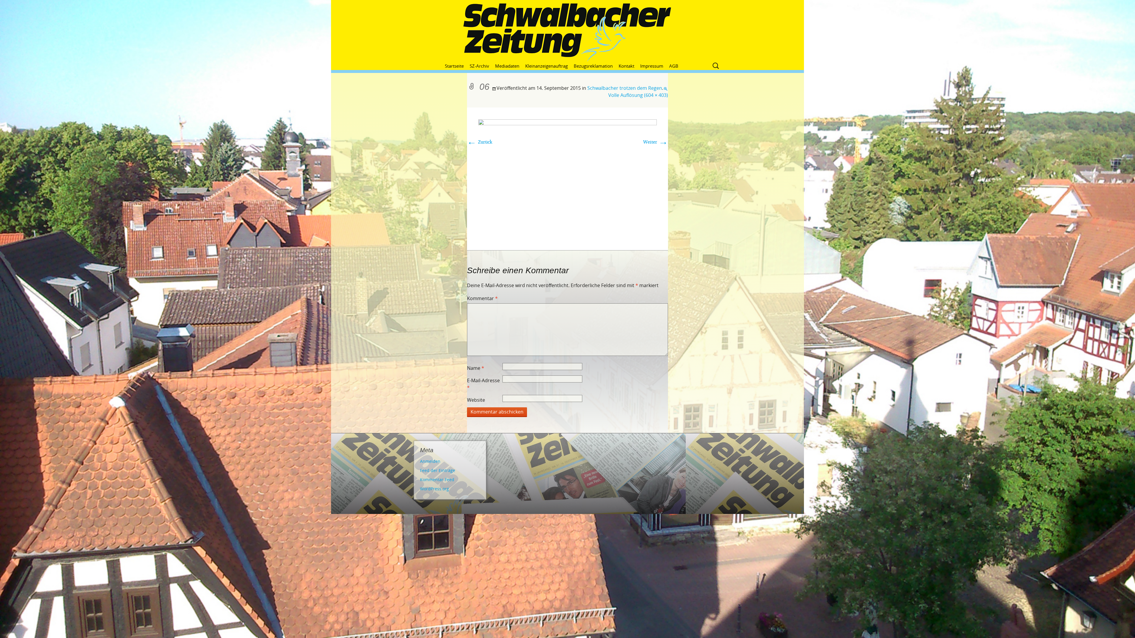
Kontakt (626, 66)
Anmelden (430, 461)
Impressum (651, 66)
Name (475, 368)
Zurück (479, 141)
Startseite (454, 66)
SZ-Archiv (479, 66)
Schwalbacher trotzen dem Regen (624, 88)
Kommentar (482, 298)
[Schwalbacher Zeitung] (567, 32)
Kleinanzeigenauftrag (546, 66)
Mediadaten (507, 66)
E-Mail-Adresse (483, 384)
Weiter (655, 141)
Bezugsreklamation (593, 66)
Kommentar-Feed (437, 479)
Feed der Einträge (437, 470)
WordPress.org (434, 488)
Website (476, 400)
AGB (673, 66)
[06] (567, 178)
